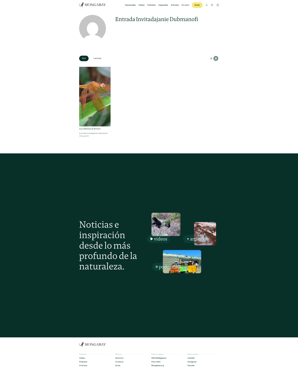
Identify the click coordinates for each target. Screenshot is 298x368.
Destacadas (130, 5)
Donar (197, 5)
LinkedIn (191, 358)
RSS (84, 58)
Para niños (156, 362)
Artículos (175, 5)
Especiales (163, 5)
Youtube (191, 365)
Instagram (191, 362)
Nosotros (119, 358)
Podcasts (151, 5)
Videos (142, 5)
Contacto (119, 362)
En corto (185, 5)
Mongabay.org (157, 365)
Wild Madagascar (159, 358)
